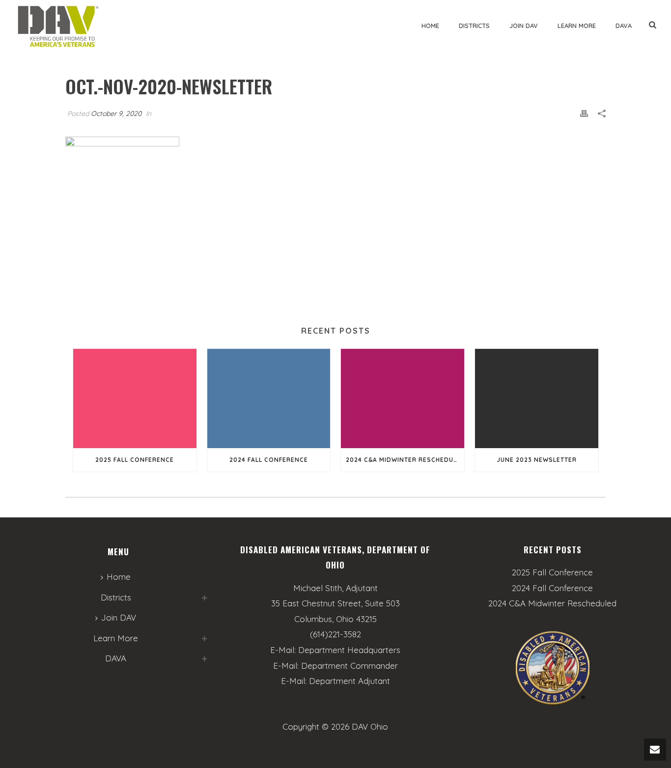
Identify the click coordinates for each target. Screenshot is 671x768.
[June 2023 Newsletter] (536, 398)
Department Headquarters (349, 650)
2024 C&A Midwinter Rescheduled (405, 459)
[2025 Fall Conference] (134, 398)
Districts (474, 25)
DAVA (623, 25)
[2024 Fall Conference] (269, 398)
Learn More (577, 25)
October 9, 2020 (116, 113)
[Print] (584, 113)
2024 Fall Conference (268, 459)
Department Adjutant (349, 681)
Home (430, 25)
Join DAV (523, 25)
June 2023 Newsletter (537, 459)
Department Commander (349, 665)
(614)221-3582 (335, 634)
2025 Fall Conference (134, 459)
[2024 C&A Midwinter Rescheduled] (402, 398)
